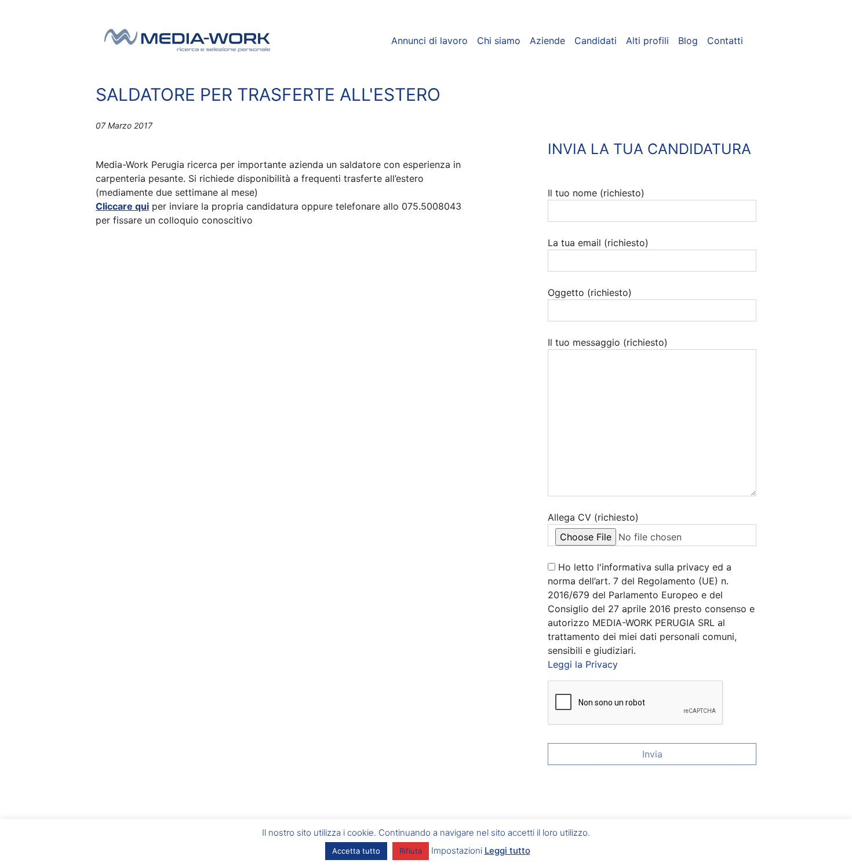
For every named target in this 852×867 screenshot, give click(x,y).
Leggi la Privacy (583, 664)
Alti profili (647, 40)
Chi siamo (498, 40)
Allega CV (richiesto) (593, 517)
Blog (688, 40)
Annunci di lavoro (429, 40)
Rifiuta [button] (410, 850)
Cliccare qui (122, 206)
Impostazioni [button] (456, 850)
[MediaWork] (187, 40)
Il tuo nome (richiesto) (596, 193)
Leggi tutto (507, 850)
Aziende (547, 40)
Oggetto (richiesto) (590, 292)
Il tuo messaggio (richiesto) (608, 342)
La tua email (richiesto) (598, 242)
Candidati (595, 40)
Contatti (725, 40)
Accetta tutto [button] (356, 850)
